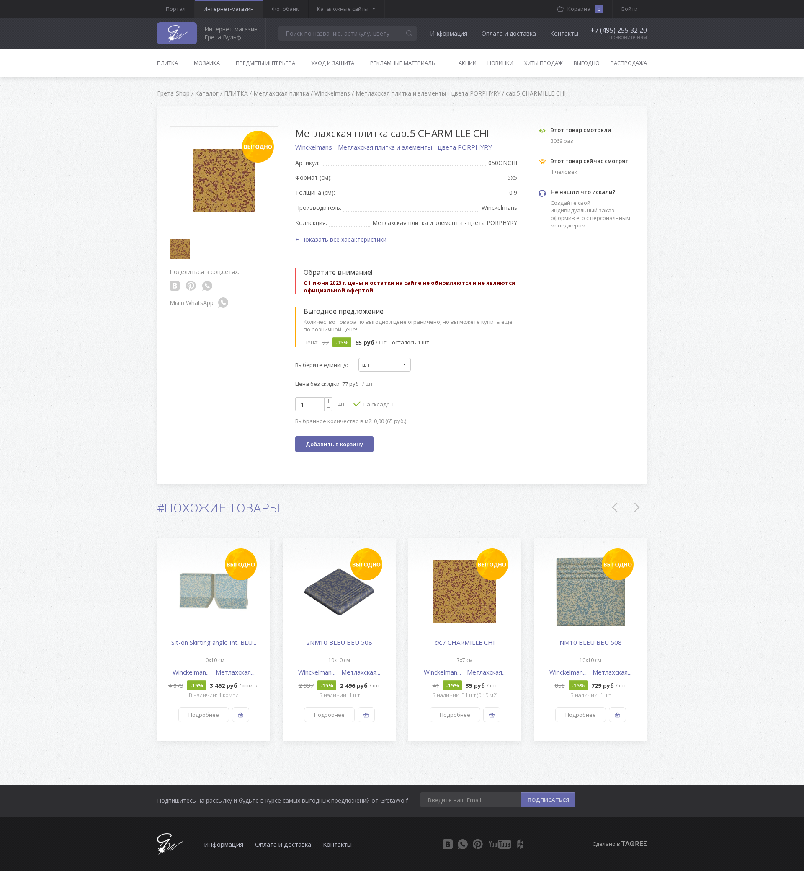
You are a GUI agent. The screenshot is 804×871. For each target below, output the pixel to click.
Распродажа (629, 63)
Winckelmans (314, 147)
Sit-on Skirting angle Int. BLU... (213, 642)
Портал (176, 9)
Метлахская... (235, 672)
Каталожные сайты (342, 9)
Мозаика (207, 63)
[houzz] (520, 844)
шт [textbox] (366, 364)
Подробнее (203, 715)
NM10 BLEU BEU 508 (590, 642)
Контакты (564, 33)
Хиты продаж (543, 63)
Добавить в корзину (334, 444)
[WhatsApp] (463, 844)
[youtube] (500, 844)
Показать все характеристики (344, 239)
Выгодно (587, 63)
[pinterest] (478, 844)
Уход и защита (332, 63)
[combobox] (384, 365)
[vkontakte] (448, 844)
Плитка (167, 63)
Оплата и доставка (509, 33)
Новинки (500, 63)
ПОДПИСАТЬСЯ (548, 800)
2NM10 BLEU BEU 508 (339, 642)
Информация (448, 33)
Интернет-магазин (229, 9)
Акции (468, 63)
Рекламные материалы (403, 63)
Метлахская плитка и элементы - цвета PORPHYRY (415, 147)
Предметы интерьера (265, 63)
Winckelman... (192, 672)
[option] (213, 639)
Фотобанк (285, 9)
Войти (629, 9)
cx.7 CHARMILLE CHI (465, 642)
